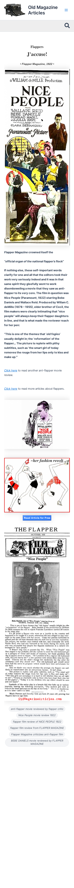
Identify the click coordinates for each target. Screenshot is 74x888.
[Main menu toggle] (66, 10)
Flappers (37, 46)
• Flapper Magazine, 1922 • (37, 63)
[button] (67, 26)
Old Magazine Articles (43, 10)
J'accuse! (37, 54)
